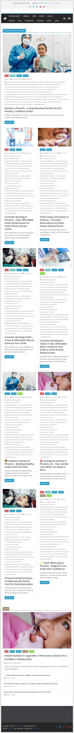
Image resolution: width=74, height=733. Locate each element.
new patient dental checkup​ (45, 94)
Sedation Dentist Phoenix (49, 99)
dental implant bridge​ (23, 87)
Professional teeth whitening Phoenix (14, 99)
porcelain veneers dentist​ (40, 97)
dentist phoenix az (51, 89)
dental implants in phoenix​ (37, 87)
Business (12, 75)
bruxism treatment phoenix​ (13, 82)
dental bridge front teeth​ (25, 84)
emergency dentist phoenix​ (12, 92)
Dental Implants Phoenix (51, 87)
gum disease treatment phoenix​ (13, 94)
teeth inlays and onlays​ (41, 102)
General (26, 16)
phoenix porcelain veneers (25, 97)
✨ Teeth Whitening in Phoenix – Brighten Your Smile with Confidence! (53, 565)
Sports (41, 16)
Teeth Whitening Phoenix (54, 102)
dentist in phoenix (40, 89)
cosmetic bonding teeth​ (59, 82)
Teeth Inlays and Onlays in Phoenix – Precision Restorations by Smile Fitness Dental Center (54, 221)
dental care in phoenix (39, 84)
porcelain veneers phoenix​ (55, 97)
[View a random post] (69, 18)
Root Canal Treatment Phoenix (33, 99)
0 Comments (28, 79)
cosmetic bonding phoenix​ (45, 82)
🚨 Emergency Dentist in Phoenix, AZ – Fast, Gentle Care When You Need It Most (54, 465)
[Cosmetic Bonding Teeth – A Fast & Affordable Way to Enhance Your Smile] (19, 257)
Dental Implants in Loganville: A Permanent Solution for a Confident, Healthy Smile (35, 657)
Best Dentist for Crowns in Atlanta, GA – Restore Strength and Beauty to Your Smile (31, 684)
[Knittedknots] (5, 18)
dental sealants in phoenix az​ (27, 89)
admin (8, 79)
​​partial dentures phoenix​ (59, 94)
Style (20, 21)
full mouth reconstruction (45, 92)
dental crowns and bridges (53, 84)
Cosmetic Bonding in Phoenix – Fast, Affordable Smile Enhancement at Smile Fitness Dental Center (19, 223)
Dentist (19, 75)
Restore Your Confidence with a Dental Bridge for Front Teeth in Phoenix (27, 692)
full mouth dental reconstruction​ (28, 92)
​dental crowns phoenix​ (11, 87)
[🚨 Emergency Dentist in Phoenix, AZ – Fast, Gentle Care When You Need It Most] (54, 381)
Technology (29, 21)
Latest (49, 21)
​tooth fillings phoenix (39, 104)
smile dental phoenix (62, 99)
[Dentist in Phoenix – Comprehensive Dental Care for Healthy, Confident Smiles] (37, 53)
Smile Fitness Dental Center (12, 102)
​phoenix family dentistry (11, 97)
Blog (6, 75)
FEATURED (40, 21)
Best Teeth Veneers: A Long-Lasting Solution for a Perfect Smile (48, 4)
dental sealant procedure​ (11, 89)
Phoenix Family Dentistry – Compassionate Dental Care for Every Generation (19, 581)
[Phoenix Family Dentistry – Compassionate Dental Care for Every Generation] (19, 498)
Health (50, 16)
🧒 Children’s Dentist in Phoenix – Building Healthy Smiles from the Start (19, 463)
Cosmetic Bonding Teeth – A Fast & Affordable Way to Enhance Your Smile (19, 340)
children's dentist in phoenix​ (29, 82)
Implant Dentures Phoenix (30, 94)
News (34, 16)
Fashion (12, 21)
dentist (26, 75)
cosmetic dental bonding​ (11, 84)
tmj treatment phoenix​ (26, 104)
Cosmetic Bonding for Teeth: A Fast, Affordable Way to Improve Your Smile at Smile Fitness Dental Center (53, 346)
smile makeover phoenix (27, 102)
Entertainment (14, 16)
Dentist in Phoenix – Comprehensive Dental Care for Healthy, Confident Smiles (33, 110)
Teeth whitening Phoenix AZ (12, 104)
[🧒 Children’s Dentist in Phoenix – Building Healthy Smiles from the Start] (19, 381)
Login (57, 21)
